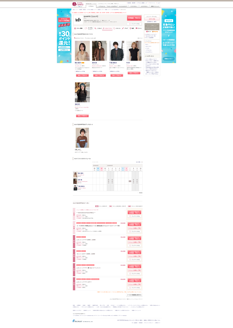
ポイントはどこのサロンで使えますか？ (152, 64)
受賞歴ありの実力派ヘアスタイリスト (121, 306)
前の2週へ (96, 162)
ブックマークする (135, 23)
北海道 (84, 305)
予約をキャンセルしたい (151, 70)
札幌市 (89, 305)
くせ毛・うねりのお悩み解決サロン (103, 306)
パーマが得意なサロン (121, 305)
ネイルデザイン (148, 52)
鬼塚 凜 (77, 104)
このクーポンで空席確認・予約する (134, 212)
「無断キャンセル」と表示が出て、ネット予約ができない (152, 73)
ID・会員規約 (134, 322)
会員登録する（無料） (152, 21)
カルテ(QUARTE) (115, 9)
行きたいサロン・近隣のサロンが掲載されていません (152, 61)
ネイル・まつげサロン (112, 6)
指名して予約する (82, 75)
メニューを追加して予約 (134, 228)
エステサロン (144, 6)
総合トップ (75, 9)
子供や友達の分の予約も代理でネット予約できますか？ (152, 68)
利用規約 (141, 322)
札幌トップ (107, 9)
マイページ (152, 3)
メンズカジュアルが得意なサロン (137, 306)
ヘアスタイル (101, 6)
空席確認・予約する (134, 18)
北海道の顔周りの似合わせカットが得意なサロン (103, 310)
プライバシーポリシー (148, 322)
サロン (146, 44)
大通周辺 (78, 305)
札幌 (74, 305)
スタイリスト (148, 46)
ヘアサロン (91, 6)
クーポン (147, 48)
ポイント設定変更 (149, 37)
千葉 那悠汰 (113, 62)
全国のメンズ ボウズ (77, 310)
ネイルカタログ (123, 6)
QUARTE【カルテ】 (91, 16)
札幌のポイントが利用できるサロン (122, 310)
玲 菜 (128, 62)
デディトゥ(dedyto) (123, 315)
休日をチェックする (80, 71)
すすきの (112, 305)
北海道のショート (87, 310)
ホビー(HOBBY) (114, 315)
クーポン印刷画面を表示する (134, 295)
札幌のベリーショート (136, 310)
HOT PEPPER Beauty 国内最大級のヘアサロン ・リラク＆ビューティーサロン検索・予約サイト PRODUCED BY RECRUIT (78, 4)
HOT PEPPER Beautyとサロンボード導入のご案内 (129, 320)
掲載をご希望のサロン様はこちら (152, 320)
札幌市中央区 (95, 305)
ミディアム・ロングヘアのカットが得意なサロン (138, 305)
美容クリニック (155, 6)
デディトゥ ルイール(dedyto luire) (86, 315)
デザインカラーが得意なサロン (87, 306)
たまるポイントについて (150, 34)
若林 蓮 (94, 62)
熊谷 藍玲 (78, 62)
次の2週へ (138, 162)
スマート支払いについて (151, 59)
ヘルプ (158, 3)
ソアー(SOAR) (76, 315)
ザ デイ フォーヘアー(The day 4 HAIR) (102, 315)
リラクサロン (133, 6)
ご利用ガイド (157, 322)
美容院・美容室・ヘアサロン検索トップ (137, 3)
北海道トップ (100, 9)
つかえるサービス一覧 (150, 36)
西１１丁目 (102, 305)
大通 (108, 305)
